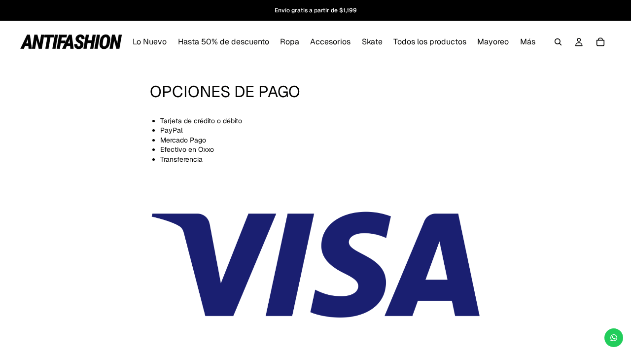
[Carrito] (600, 42)
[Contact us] (613, 337)
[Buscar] (558, 42)
